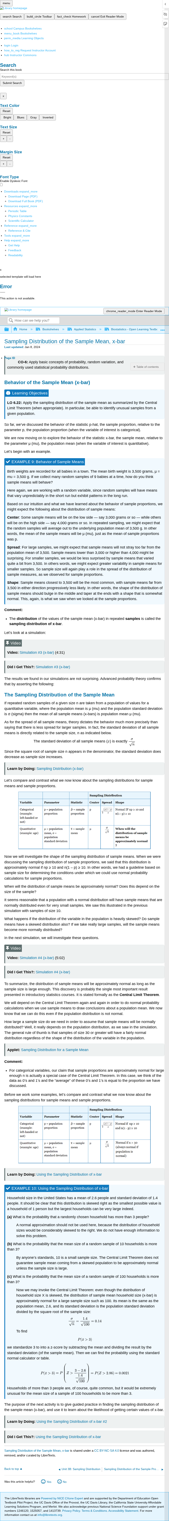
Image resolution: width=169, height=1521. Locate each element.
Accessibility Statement (123, 1510)
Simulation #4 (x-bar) (37, 958)
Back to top (11, 1468)
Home (23, 329)
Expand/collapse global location (162, 328)
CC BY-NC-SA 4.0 (106, 1450)
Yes (49, 1481)
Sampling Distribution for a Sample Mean (54, 1050)
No (65, 1481)
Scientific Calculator (21, 220)
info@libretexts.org (49, 1514)
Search (11, 320)
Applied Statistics (85, 329)
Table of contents (147, 366)
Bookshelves (51, 329)
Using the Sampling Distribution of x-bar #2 (71, 1422)
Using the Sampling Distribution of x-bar (69, 1174)
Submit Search (12, 83)
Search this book (11, 69)
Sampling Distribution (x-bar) (59, 769)
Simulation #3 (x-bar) (37, 652)
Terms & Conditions (94, 1510)
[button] (14, 250)
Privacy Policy (71, 1510)
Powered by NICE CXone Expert (62, 1498)
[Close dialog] (2, 292)
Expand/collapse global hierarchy (9, 329)
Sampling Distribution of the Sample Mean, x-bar (36, 1450)
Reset (6, 111)
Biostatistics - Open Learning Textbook (136, 329)
